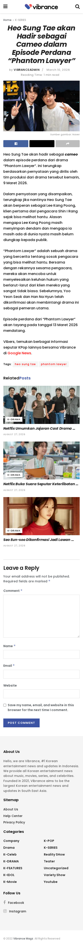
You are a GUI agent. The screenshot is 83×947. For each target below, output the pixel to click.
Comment (13, 591)
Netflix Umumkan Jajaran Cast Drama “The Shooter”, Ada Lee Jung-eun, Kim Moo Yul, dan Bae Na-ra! (38, 428)
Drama (9, 847)
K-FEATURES (12, 868)
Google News (19, 353)
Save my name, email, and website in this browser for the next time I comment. (41, 707)
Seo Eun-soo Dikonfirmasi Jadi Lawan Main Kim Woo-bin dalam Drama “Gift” (38, 539)
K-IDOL (9, 875)
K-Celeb (10, 854)
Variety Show (54, 875)
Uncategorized (56, 868)
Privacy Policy (14, 822)
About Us (10, 809)
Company (11, 841)
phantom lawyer (54, 364)
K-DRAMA (14, 419)
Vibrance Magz (23, 938)
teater (49, 861)
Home (7, 20)
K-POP (49, 841)
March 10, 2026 (58, 70)
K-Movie (10, 882)
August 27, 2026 (14, 434)
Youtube (51, 882)
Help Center (13, 816)
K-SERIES (20, 20)
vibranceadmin (27, 70)
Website (10, 685)
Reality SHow (54, 854)
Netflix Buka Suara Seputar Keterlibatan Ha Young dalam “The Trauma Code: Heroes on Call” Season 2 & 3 (39, 484)
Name (9, 646)
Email (9, 665)
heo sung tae (25, 364)
